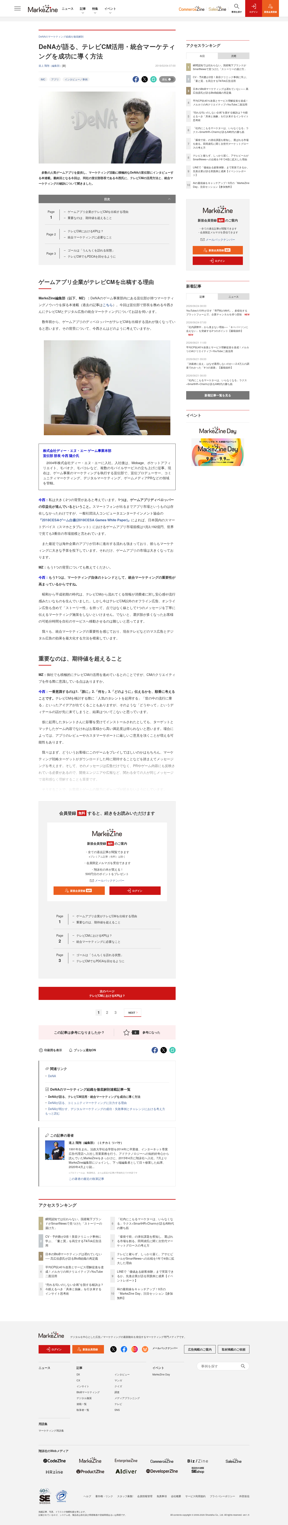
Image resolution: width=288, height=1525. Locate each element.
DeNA (52, 1076)
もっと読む (52, 1113)
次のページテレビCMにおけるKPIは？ (107, 993)
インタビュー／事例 (76, 79)
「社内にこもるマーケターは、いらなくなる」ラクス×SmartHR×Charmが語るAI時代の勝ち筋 (145, 1223)
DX (78, 1374)
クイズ (118, 1386)
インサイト (83, 1386)
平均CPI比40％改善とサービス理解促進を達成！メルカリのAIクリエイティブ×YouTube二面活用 (74, 1271)
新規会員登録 (80, 891)
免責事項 (162, 1496)
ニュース (68, 8)
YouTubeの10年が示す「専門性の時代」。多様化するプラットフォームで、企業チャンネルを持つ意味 (216, 312)
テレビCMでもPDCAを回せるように (92, 256)
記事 (83, 8)
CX (78, 1380)
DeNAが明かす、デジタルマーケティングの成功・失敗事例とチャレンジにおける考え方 (106, 1109)
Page (51, 234)
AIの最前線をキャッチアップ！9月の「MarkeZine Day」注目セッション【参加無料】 (145, 1293)
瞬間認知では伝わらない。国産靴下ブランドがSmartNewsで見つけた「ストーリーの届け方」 (73, 1223)
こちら (108, 304)
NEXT (131, 1012)
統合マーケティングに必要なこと (90, 237)
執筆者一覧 (83, 1410)
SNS (117, 1410)
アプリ (55, 79)
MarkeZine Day (161, 1374)
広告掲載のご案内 (200, 1349)
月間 (233, 56)
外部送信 (244, 1496)
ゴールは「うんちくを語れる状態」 (91, 250)
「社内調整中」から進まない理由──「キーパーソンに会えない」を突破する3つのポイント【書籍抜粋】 (217, 328)
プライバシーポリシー (222, 1496)
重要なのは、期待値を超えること (90, 218)
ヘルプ (87, 1496)
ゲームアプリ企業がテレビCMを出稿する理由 (98, 211)
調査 (117, 1392)
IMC (43, 79)
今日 (202, 56)
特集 (95, 8)
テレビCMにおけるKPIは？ (86, 231)
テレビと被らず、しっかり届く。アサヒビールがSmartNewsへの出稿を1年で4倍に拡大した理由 (145, 1258)
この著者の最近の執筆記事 (86, 1179)
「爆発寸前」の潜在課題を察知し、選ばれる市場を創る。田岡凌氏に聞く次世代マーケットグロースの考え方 (145, 1240)
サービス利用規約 (195, 1496)
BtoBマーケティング (88, 1392)
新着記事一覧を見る (218, 395)
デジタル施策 (84, 1398)
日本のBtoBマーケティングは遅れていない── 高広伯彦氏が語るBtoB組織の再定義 (73, 1256)
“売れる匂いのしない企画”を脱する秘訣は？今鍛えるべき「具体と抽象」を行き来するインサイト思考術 (74, 1288)
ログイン (137, 891)
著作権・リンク (104, 1496)
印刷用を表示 (53, 1050)
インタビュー (122, 1374)
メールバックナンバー (109, 880)
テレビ (118, 1404)
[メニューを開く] (17, 8)
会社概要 (176, 1496)
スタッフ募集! (125, 1496)
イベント (110, 8)
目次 (107, 199)
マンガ (118, 1380)
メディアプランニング (127, 1398)
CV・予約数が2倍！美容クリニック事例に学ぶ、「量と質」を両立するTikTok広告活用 (73, 1240)
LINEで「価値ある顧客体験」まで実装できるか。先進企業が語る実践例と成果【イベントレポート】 (145, 1275)
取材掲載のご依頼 (233, 1349)
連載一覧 (82, 1404)
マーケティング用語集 (51, 1430)
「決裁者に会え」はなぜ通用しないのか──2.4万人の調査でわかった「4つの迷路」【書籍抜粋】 (217, 365)
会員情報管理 (144, 1496)
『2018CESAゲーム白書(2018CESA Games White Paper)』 (85, 519)
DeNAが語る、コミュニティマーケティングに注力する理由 (87, 1103)
